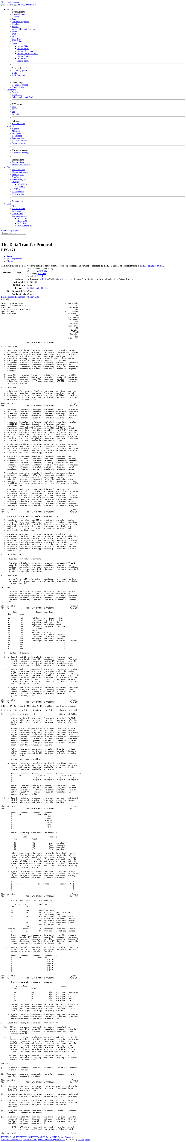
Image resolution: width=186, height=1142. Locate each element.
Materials (16, 131)
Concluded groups (20, 85)
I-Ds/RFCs (22, 184)
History (10, 261)
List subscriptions (19, 216)
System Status (59, 1139)
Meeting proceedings (21, 165)
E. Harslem (66, 279)
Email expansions (14, 259)
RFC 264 (43, 271)
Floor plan (16, 133)
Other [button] (9, 167)
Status (9, 256)
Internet (15, 19)
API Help (16, 189)
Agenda (15, 128)
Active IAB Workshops (27, 53)
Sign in (15, 206)
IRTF (14, 36)
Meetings (21, 187)
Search (15, 92)
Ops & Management (20, 21)
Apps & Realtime (19, 14)
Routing (15, 24)
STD (14, 123)
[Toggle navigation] (2, 238)
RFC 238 (42, 273)
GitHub (81, 1139)
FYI (23, 123)
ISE (13, 111)
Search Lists (33, 297)
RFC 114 (39, 276)
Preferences (17, 211)
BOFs (14, 73)
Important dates (18, 138)
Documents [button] (11, 90)
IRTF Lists (22, 221)
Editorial (15, 114)
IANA (54, 1137)
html (32, 288)
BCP (19, 123)
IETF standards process (153, 266)
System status (18, 194)
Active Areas (23, 48)
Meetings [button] (10, 126)
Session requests (19, 143)
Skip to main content (10, 2)
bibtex (45, 288)
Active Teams (23, 61)
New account (17, 213)
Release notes (18, 191)
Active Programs (24, 56)
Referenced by (21, 297)
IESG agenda (18, 174)
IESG (14, 31)
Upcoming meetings (20, 153)
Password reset (18, 208)
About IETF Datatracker (11, 1139)
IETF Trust (36, 1137)
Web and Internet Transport (23, 29)
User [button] (9, 203)
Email (87, 1139)
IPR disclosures (18, 169)
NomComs (16, 177)
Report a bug (17, 201)
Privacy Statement (65, 1137)
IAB (14, 34)
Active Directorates (25, 51)
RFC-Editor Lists (24, 226)
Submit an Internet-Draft (22, 97)
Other (14, 44)
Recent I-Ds (17, 94)
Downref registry (19, 179)
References (10, 297)
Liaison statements (20, 172)
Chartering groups (20, 70)
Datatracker (31, 5)
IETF (3, 1137)
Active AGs (22, 46)
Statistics (15, 182)
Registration (17, 136)
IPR (3, 297)
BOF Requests (18, 75)
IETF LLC (16, 39)
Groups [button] (10, 9)
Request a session (19, 141)
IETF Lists (22, 218)
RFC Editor (17, 41)
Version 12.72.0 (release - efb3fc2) (38, 1139)
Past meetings (18, 162)
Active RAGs (23, 58)
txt (28, 288)
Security (15, 26)
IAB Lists (21, 223)
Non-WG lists (18, 87)
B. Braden (43, 279)
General (15, 17)
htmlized (38, 288)
